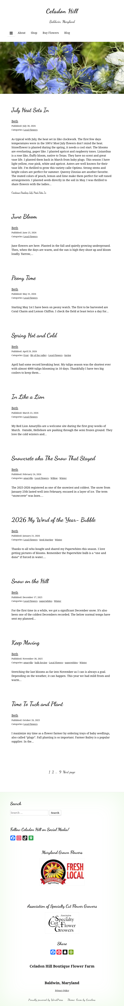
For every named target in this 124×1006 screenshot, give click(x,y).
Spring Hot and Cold (34, 335)
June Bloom (24, 216)
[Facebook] (53, 952)
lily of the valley (38, 355)
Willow (54, 478)
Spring (67, 355)
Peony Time (23, 277)
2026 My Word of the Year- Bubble (53, 519)
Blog (67, 33)
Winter (63, 478)
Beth (14, 121)
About (21, 33)
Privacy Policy (62, 990)
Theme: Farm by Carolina (82, 999)
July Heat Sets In (30, 110)
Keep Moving (25, 642)
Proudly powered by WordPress (45, 999)
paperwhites (45, 601)
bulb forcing (41, 662)
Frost (26, 355)
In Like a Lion (27, 396)
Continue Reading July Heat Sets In (28, 192)
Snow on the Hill (29, 581)
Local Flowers (30, 129)
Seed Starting (46, 539)
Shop (34, 33)
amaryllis (28, 478)
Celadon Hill (62, 11)
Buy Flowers (51, 33)
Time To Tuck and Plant (37, 703)
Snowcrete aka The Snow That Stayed (53, 458)
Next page (69, 772)
